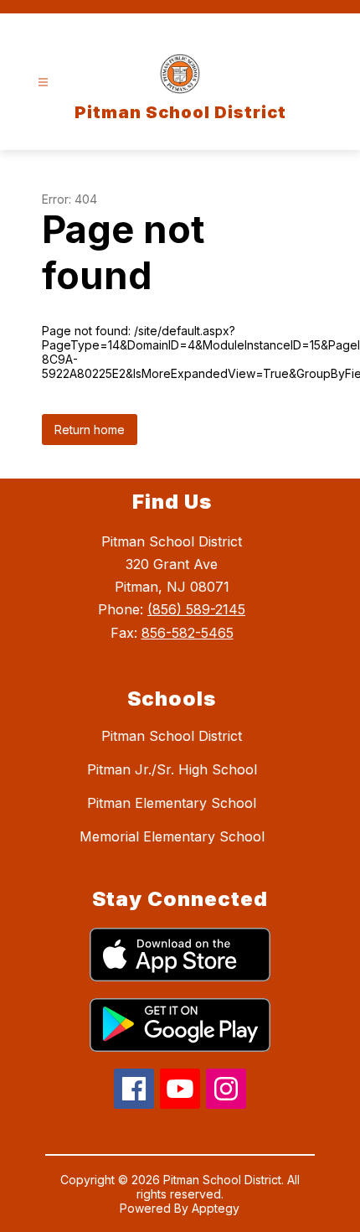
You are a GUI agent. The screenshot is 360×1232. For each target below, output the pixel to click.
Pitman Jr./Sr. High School (172, 769)
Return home (89, 429)
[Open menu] (43, 82)
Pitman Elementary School (171, 803)
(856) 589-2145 (196, 609)
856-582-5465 (187, 632)
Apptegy (215, 1208)
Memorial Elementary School (172, 836)
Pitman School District (171, 735)
